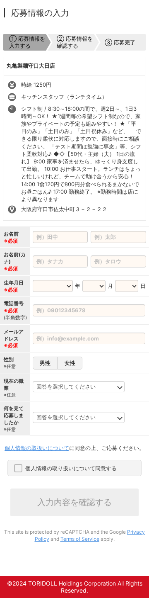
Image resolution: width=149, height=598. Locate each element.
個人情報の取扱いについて (37, 448)
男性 (45, 363)
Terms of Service (79, 539)
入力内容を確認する (74, 502)
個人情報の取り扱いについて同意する (71, 468)
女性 (70, 363)
